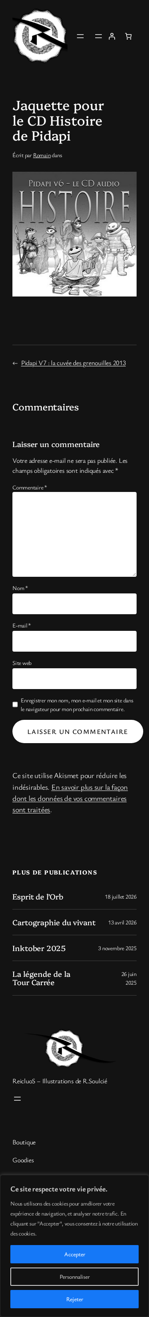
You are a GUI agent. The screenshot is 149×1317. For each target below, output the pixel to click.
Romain (42, 155)
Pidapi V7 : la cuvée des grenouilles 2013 (73, 362)
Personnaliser (75, 1276)
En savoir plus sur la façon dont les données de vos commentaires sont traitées (70, 798)
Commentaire (29, 487)
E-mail (21, 625)
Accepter (74, 1254)
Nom (20, 588)
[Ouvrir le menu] (80, 36)
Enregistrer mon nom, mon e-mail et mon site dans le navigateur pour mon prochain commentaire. (77, 704)
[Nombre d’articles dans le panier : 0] (128, 36)
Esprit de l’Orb (37, 896)
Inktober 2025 (39, 948)
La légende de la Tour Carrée (41, 978)
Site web (21, 663)
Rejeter (74, 1299)
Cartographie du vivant (54, 922)
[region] (74, 1246)
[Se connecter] (111, 36)
